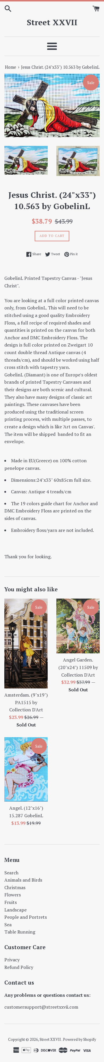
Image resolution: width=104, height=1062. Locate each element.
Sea (8, 924)
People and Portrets (25, 917)
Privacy (12, 959)
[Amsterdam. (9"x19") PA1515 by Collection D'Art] (26, 643)
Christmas (14, 887)
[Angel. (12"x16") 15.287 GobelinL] (26, 769)
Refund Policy (18, 967)
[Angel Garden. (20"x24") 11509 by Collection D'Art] (78, 626)
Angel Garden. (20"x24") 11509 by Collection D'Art (78, 667)
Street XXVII (52, 22)
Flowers (12, 894)
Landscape (15, 910)
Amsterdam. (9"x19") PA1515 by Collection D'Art (26, 702)
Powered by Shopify (79, 1039)
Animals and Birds (23, 880)
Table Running (19, 932)
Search (11, 872)
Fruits (10, 902)
